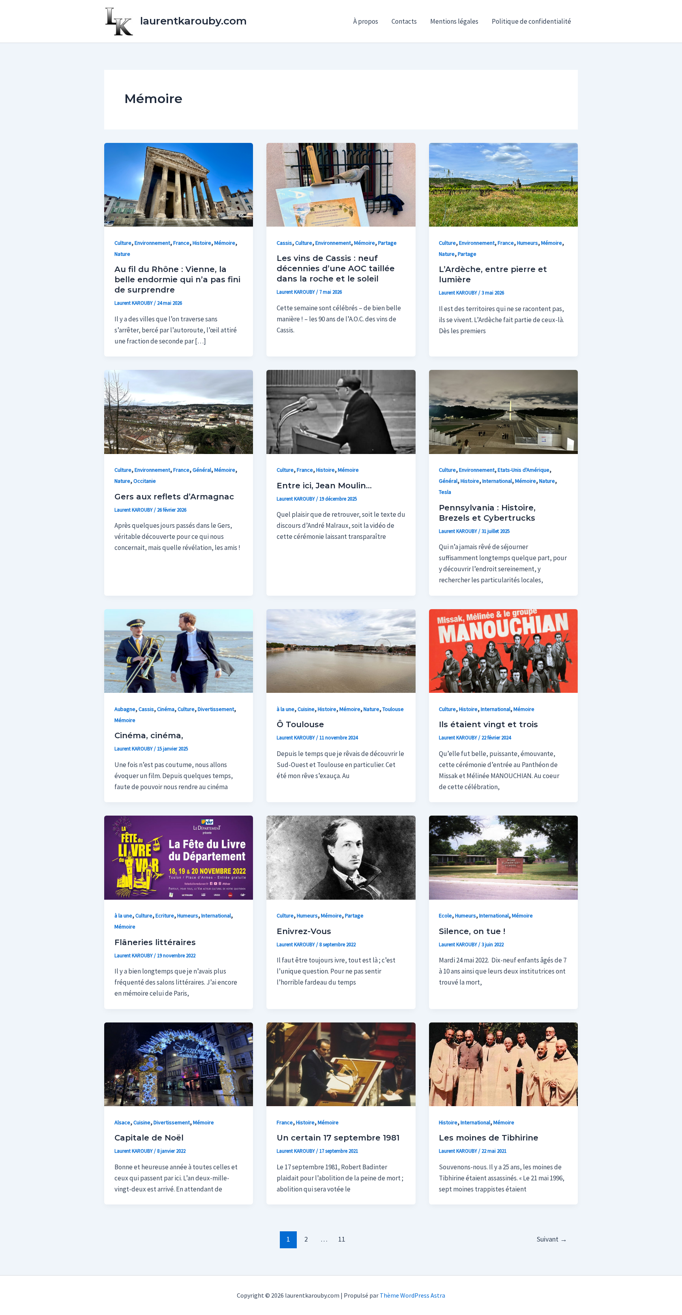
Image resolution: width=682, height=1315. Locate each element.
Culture (122, 242)
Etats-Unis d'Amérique (523, 469)
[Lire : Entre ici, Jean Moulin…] (340, 411)
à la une (285, 709)
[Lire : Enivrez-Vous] (340, 857)
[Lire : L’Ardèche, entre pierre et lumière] (503, 184)
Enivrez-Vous (304, 931)
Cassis (284, 242)
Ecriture (165, 915)
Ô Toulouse (300, 724)
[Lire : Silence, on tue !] (503, 857)
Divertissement (216, 709)
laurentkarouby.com (193, 21)
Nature (122, 253)
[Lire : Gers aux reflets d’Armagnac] (178, 411)
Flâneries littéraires (155, 942)
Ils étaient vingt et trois (488, 724)
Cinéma (165, 709)
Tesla (445, 491)
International (497, 480)
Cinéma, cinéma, (148, 735)
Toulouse (393, 709)
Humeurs (527, 242)
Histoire (202, 242)
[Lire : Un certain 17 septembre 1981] (340, 1063)
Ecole (445, 915)
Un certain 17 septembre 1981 (338, 1137)
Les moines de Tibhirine (488, 1137)
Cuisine (306, 709)
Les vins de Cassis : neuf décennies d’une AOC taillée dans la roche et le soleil (336, 268)
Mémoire (224, 242)
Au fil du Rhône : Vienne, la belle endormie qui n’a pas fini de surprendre (177, 280)
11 (341, 1239)
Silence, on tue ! (472, 931)
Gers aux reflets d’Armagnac (174, 496)
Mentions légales (454, 21)
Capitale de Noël (149, 1137)
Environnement (152, 242)
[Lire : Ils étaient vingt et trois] (503, 650)
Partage (387, 242)
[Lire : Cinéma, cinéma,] (178, 650)
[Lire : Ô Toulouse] (340, 650)
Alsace (122, 1122)
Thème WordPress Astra (412, 1295)
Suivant (552, 1239)
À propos (365, 21)
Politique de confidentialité (531, 21)
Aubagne (124, 709)
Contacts (404, 21)
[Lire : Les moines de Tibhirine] (503, 1063)
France (181, 242)
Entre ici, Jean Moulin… (324, 485)
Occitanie (144, 480)
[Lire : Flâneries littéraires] (178, 857)
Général (202, 469)
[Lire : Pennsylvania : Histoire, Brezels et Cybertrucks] (503, 411)
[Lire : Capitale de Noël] (178, 1063)
